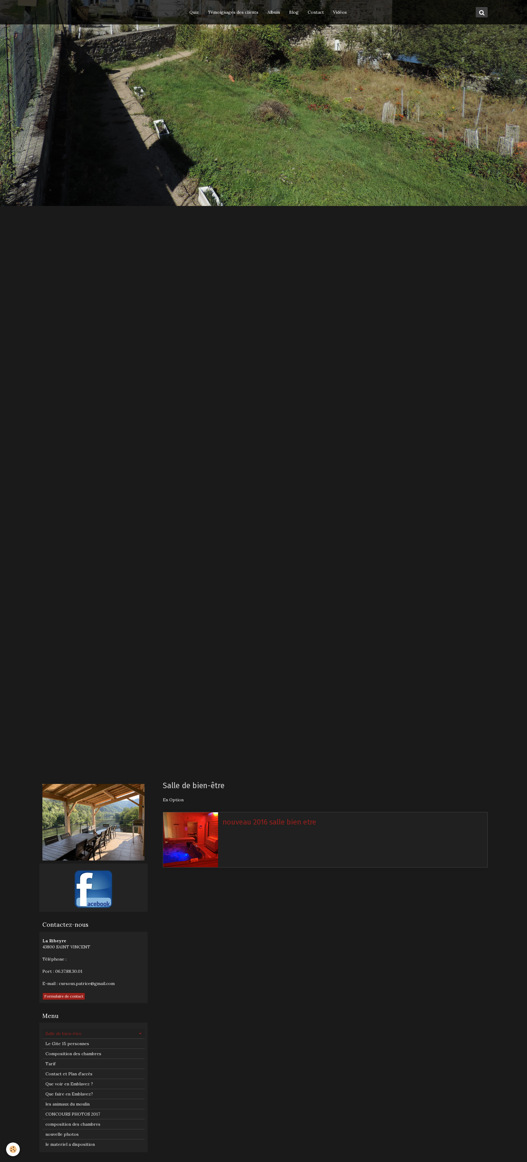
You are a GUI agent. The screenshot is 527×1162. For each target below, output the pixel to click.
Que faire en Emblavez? (69, 1094)
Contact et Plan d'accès (68, 1074)
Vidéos (340, 12)
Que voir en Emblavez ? (69, 1084)
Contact (316, 12)
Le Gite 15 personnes (67, 1043)
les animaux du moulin (67, 1104)
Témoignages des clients (233, 12)
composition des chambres (72, 1124)
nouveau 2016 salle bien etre (269, 821)
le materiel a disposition (70, 1144)
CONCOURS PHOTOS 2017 (72, 1114)
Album (273, 12)
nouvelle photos (62, 1134)
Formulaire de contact (63, 996)
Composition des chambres (73, 1053)
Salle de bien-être (63, 1033)
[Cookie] (13, 1149)
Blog (294, 12)
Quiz (194, 12)
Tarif (50, 1063)
